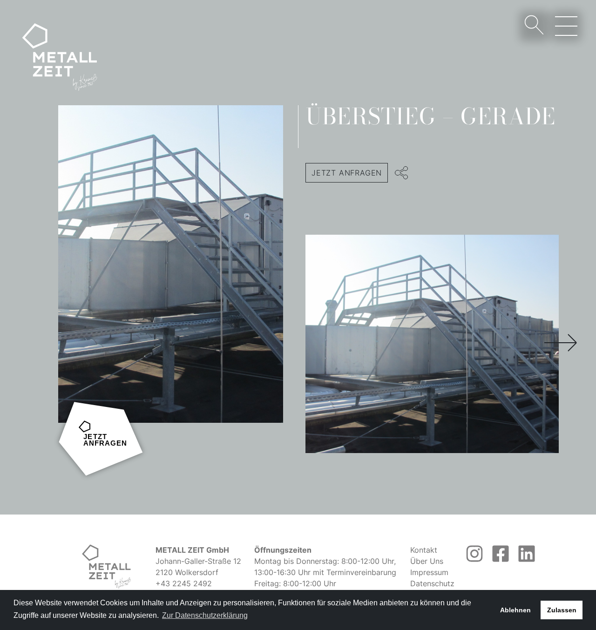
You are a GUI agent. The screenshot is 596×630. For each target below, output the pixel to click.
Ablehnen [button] (515, 610)
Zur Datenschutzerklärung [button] (205, 615)
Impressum (429, 572)
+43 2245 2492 (184, 583)
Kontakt (423, 550)
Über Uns (426, 561)
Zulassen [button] (561, 610)
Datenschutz (432, 583)
